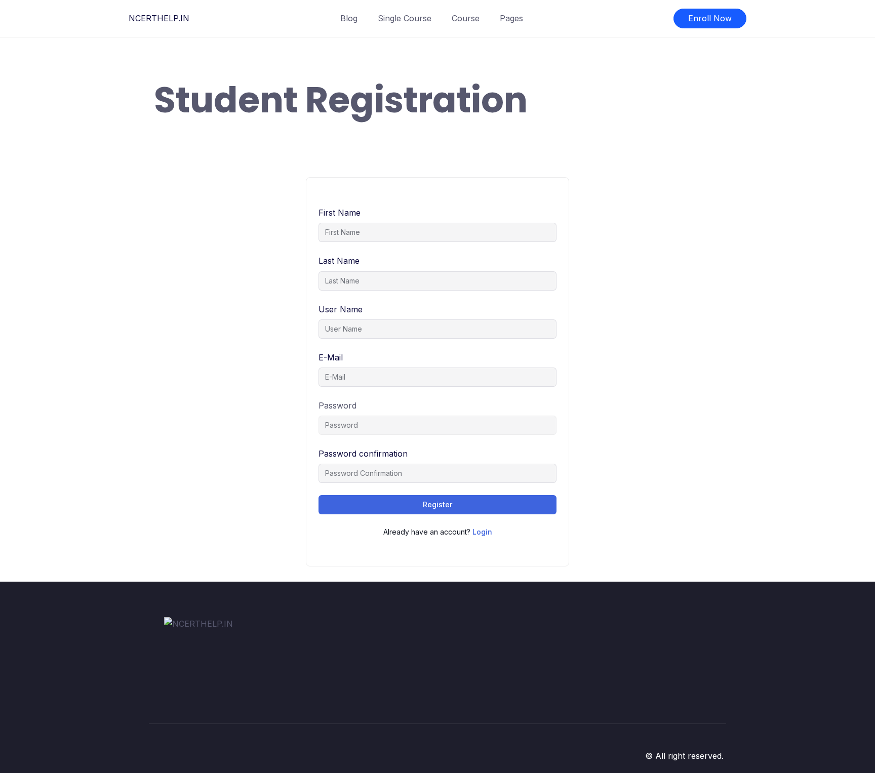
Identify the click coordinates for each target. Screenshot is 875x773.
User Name (341, 309)
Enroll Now (710, 18)
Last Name (339, 261)
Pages (511, 18)
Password (337, 405)
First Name (340, 213)
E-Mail (331, 357)
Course (466, 18)
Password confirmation (363, 454)
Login (482, 531)
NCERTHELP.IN (159, 18)
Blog (348, 18)
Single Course (404, 18)
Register (437, 504)
